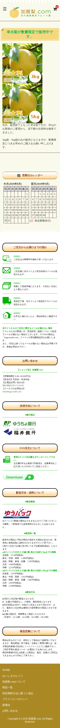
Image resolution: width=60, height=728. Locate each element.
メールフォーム (31, 646)
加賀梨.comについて (13, 681)
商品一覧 (7, 687)
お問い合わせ (10, 710)
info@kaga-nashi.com (11, 392)
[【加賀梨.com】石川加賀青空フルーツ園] (30, 16)
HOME (6, 670)
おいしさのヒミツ (12, 676)
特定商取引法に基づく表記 (17, 693)
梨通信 (6, 705)
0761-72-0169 (17, 385)
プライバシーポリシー (15, 699)
